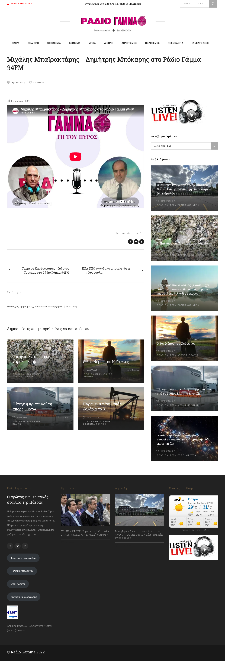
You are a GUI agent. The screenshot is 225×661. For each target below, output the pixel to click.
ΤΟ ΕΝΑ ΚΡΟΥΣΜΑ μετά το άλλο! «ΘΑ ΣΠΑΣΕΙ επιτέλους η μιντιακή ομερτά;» (85, 533)
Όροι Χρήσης (18, 583)
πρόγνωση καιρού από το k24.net (195, 530)
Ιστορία (36, 374)
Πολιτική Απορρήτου (22, 570)
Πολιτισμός (184, 205)
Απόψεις (107, 374)
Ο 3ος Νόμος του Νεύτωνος (106, 361)
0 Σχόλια (38, 82)
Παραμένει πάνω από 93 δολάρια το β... (103, 406)
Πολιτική (29, 377)
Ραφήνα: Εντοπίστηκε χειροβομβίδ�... (31, 359)
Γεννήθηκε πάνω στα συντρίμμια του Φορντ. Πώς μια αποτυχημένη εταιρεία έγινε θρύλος (183, 189)
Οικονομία (89, 424)
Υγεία (196, 205)
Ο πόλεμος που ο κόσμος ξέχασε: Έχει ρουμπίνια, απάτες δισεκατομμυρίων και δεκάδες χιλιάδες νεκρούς (182, 289)
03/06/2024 (18, 82)
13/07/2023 (71, 542)
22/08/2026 (166, 201)
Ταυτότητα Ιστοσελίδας (23, 558)
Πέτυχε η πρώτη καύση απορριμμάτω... (32, 406)
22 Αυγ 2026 (21, 370)
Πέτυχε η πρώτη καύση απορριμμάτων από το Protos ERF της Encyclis (183, 391)
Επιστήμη (183, 455)
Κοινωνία (17, 377)
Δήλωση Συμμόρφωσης (24, 596)
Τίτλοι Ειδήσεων (21, 374)
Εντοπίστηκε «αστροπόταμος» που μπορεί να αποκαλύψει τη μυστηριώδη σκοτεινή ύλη (183, 439)
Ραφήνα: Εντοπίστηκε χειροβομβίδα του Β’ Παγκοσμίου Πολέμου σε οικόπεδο (184, 241)
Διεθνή (36, 421)
